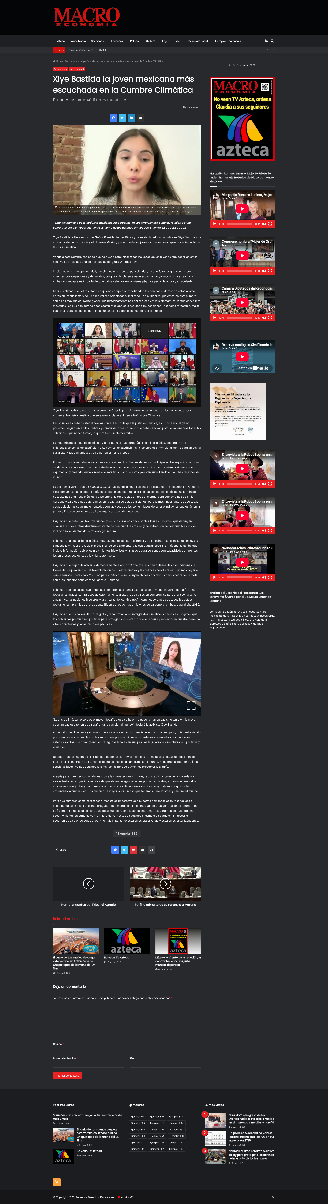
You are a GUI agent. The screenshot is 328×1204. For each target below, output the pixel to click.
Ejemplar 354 (157, 1136)
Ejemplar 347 (138, 1129)
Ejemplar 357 (138, 1142)
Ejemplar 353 (138, 1136)
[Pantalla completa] (270, 224)
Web (132, 1058)
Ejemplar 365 (176, 1148)
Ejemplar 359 (157, 1142)
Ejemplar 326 (157, 1123)
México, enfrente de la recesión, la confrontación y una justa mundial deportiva (178, 961)
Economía (117, 41)
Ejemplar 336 (127, 833)
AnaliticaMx (128, 1197)
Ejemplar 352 (177, 1129)
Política (134, 41)
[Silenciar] (264, 224)
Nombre (59, 1043)
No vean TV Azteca (116, 957)
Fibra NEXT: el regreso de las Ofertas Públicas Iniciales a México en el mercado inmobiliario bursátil (251, 1118)
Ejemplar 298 (138, 1116)
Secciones (97, 41)
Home (59, 61)
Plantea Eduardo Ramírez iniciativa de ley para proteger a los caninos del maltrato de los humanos (251, 1154)
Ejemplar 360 (176, 1142)
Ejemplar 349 (157, 1129)
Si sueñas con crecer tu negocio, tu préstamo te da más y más (87, 1117)
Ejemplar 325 (138, 1123)
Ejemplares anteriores (228, 41)
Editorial (60, 41)
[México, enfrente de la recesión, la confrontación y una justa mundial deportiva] (178, 941)
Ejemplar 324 (176, 1116)
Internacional (77, 69)
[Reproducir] (214, 224)
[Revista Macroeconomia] (86, 17)
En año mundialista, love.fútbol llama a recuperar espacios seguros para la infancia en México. (123, 49)
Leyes (165, 41)
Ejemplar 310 (157, 1116)
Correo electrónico (65, 1058)
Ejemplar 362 (157, 1148)
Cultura (150, 41)
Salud (178, 41)
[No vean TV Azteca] (127, 941)
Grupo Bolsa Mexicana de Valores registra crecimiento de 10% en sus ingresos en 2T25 (251, 1136)
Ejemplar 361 (138, 1148)
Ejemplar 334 (176, 1123)
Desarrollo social (198, 41)
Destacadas (72, 61)
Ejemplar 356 (177, 1136)
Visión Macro (78, 41)
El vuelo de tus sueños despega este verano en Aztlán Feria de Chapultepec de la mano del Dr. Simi (74, 963)
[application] (242, 209)
